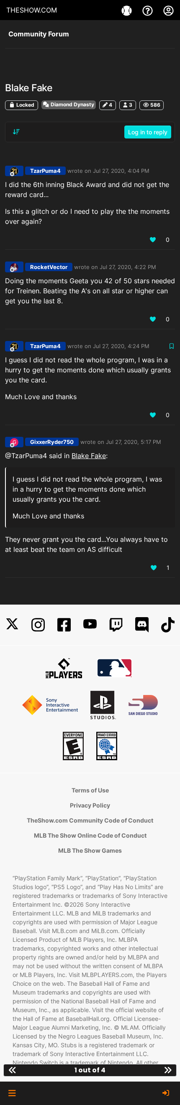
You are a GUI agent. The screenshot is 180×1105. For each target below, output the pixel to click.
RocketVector (48, 267)
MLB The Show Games (90, 850)
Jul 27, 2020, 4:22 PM (128, 267)
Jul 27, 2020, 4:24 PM (121, 346)
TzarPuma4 (45, 170)
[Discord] (142, 625)
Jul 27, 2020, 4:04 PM (121, 170)
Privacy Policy (90, 805)
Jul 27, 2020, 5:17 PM (133, 441)
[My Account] (168, 10)
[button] (12, 1093)
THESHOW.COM (31, 10)
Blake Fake (89, 455)
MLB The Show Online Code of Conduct (90, 835)
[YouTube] (90, 625)
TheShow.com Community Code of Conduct (90, 820)
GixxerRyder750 (52, 441)
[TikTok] (168, 625)
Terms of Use (90, 790)
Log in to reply (147, 132)
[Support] (148, 10)
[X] (12, 625)
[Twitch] (116, 625)
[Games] (127, 10)
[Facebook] (64, 625)
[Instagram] (38, 625)
